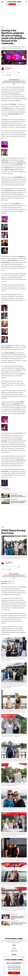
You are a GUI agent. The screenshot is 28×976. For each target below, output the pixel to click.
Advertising (14, 948)
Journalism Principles (14, 951)
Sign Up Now (14, 973)
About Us (14, 947)
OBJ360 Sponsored (14, 493)
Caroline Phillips (9, 68)
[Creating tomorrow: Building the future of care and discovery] (5, 501)
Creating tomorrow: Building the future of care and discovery (18, 502)
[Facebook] (12, 72)
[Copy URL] (6, 72)
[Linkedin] (18, 72)
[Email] (9, 72)
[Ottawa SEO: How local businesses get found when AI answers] (5, 495)
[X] (15, 72)
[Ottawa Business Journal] (14, 1)
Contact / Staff (14, 950)
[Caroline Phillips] (3, 68)
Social (3, 27)
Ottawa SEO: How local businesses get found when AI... (18, 496)
